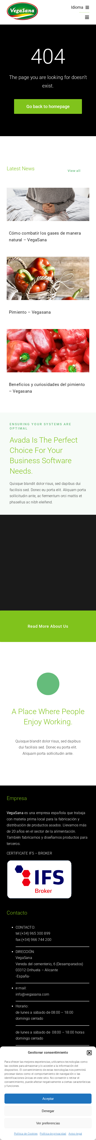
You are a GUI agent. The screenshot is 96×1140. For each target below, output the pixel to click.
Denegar (48, 1111)
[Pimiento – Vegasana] (48, 278)
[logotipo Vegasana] (22, 4)
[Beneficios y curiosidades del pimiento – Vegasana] (48, 350)
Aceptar (48, 1098)
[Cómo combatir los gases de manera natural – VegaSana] (48, 204)
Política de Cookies (26, 1133)
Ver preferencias (48, 1123)
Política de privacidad (53, 1133)
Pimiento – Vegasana (30, 312)
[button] (89, 1052)
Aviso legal (75, 1133)
